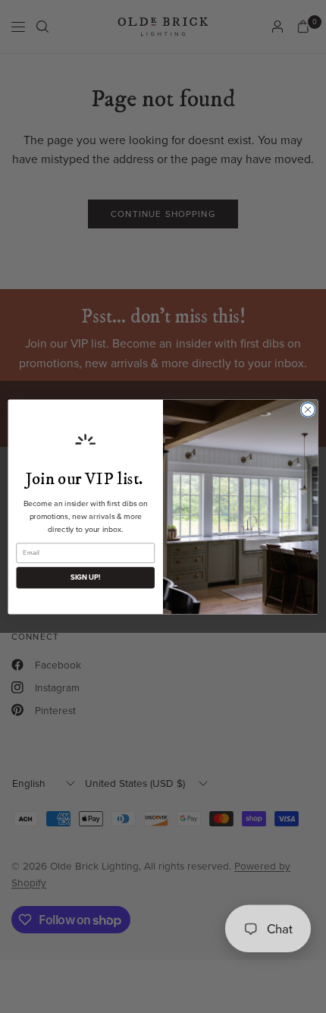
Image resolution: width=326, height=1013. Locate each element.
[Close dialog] (308, 409)
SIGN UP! (86, 577)
